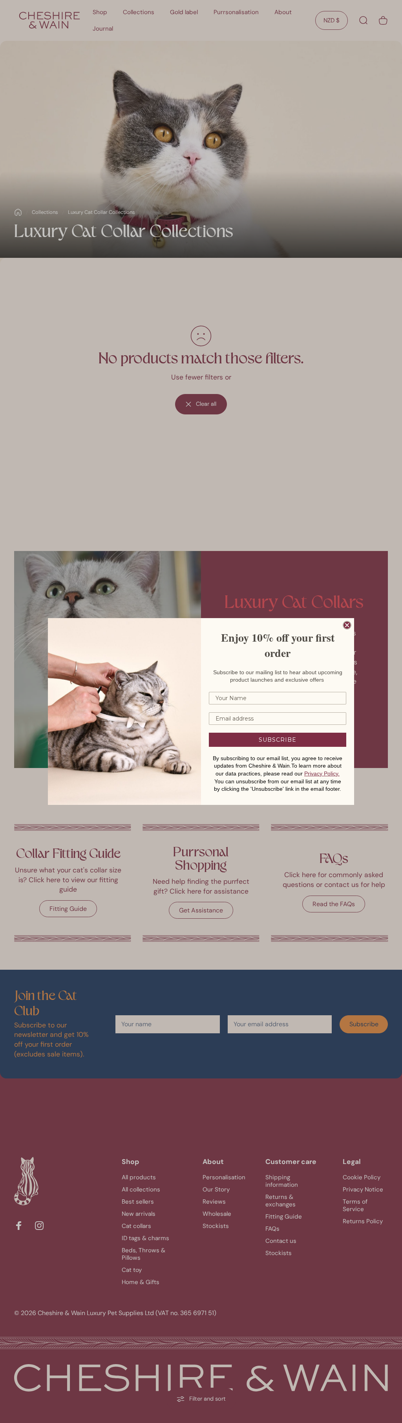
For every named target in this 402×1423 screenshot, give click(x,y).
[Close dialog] (347, 625)
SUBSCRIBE (277, 739)
